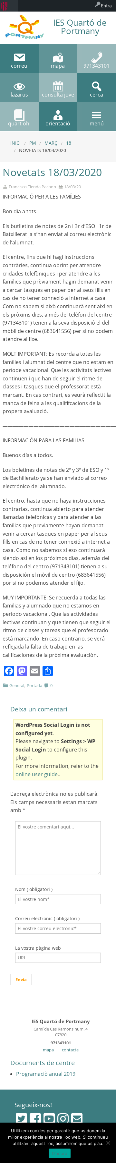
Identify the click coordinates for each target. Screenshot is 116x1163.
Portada (34, 685)
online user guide (36, 774)
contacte (70, 1050)
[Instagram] (63, 1118)
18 (68, 143)
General (16, 685)
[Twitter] (21, 1118)
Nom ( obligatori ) (34, 889)
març (50, 143)
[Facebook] (35, 1118)
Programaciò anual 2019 (45, 1073)
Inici (15, 143)
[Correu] (76, 1118)
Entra (106, 5)
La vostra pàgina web (38, 948)
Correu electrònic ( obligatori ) (47, 918)
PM (32, 143)
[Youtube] (49, 1118)
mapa (48, 1050)
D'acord (60, 1153)
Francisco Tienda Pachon (32, 187)
